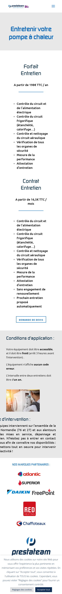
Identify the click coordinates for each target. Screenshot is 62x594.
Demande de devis (31, 319)
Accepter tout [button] (43, 589)
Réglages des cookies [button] (22, 589)
